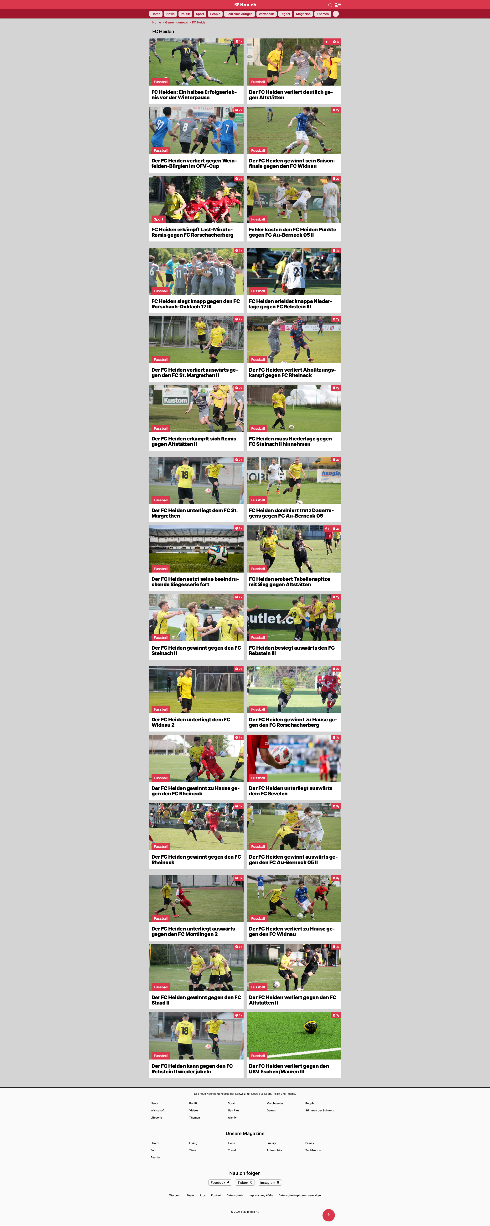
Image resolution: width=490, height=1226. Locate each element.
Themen (194, 1117)
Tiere (192, 1150)
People (309, 1103)
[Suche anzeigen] (330, 4)
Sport (231, 1103)
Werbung (175, 1195)
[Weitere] (336, 14)
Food (154, 1150)
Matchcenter (275, 1103)
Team (190, 1195)
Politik (193, 1103)
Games (271, 1110)
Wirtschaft (158, 1110)
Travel (232, 1150)
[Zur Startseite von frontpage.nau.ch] (245, 5)
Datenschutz (235, 1195)
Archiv (232, 1117)
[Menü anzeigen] (337, 4)
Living (193, 1143)
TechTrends (313, 1150)
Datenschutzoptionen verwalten (300, 1195)
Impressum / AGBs (261, 1195)
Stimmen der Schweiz (319, 1110)
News (154, 1103)
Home (156, 22)
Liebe (231, 1143)
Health (155, 1143)
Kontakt (216, 1195)
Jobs (202, 1195)
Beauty (155, 1157)
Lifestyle (156, 1117)
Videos (194, 1110)
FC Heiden (199, 22)
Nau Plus (234, 1110)
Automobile (274, 1150)
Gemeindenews (176, 22)
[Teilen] (328, 1215)
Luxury (271, 1143)
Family (309, 1143)
